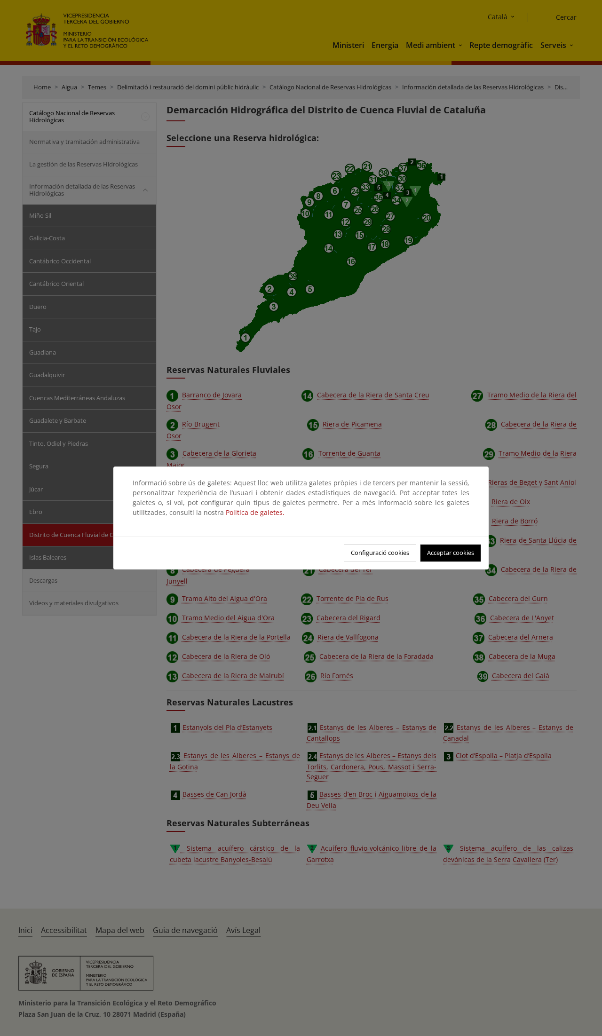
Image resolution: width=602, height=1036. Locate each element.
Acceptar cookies (450, 552)
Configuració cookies (380, 552)
